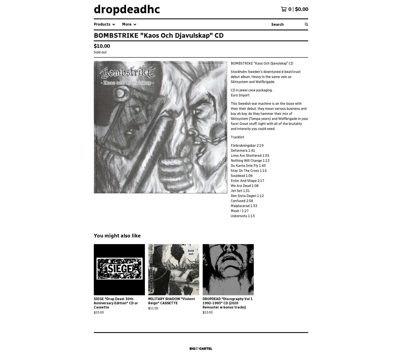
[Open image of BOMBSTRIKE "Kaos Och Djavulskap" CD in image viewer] (160, 127)
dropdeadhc (127, 9)
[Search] (306, 24)
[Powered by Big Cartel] (201, 349)
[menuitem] (104, 24)
